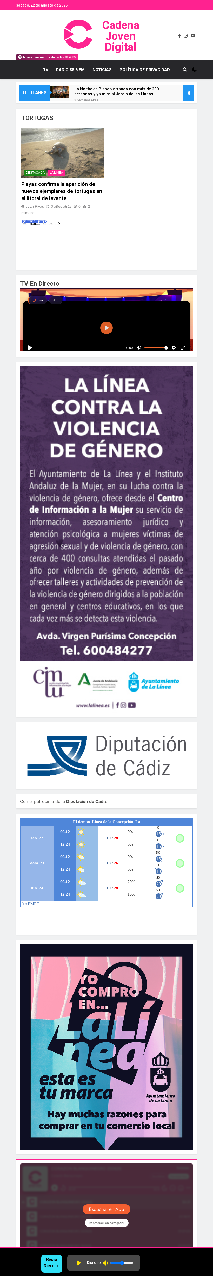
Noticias (102, 69)
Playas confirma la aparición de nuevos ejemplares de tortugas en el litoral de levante (61, 191)
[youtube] (193, 36)
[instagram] (185, 36)
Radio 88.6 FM (70, 69)
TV (45, 69)
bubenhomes (33, 221)
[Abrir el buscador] (185, 69)
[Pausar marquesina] (188, 93)
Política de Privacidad (144, 69)
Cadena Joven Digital (120, 35)
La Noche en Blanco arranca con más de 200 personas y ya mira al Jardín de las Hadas (116, 91)
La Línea (56, 173)
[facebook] (179, 36)
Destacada (35, 173)
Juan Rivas (35, 206)
